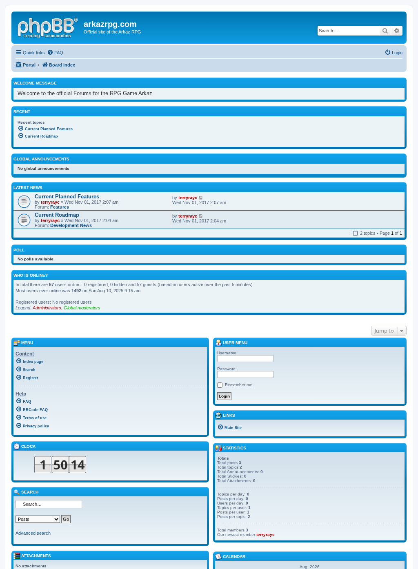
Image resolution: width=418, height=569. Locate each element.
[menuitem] (55, 53)
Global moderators (82, 307)
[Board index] (48, 26)
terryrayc (50, 202)
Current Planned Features (67, 196)
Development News (71, 225)
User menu (234, 342)
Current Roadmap (57, 215)
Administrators (47, 307)
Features (59, 206)
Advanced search (33, 533)
